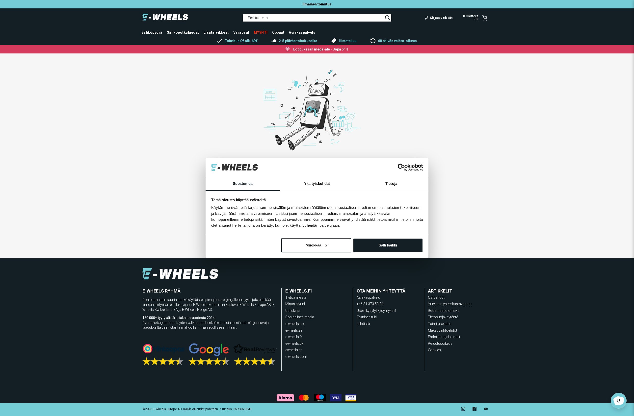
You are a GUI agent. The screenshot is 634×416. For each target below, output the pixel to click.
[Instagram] (463, 409)
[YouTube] (486, 409)
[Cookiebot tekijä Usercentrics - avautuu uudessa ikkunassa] (401, 167)
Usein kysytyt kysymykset (376, 311)
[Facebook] (474, 409)
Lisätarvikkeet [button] (216, 32)
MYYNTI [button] (261, 32)
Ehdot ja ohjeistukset (444, 337)
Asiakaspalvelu (368, 297)
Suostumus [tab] (243, 183)
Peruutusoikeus (440, 343)
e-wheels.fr (293, 337)
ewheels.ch (294, 350)
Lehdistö (363, 324)
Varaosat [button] (241, 32)
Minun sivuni (295, 304)
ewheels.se (293, 330)
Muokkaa (313, 245)
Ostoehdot (436, 297)
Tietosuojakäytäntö (443, 317)
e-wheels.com (296, 357)
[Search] (387, 18)
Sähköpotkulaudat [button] (183, 32)
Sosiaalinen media (299, 317)
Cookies (434, 350)
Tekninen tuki (367, 317)
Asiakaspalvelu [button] (302, 32)
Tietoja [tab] (391, 183)
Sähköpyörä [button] (151, 32)
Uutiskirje (292, 311)
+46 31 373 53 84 (370, 304)
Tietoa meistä (296, 297)
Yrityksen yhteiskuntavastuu (450, 304)
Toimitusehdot (439, 324)
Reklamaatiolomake (443, 311)
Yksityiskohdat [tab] (317, 183)
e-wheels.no (294, 324)
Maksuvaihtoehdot (442, 330)
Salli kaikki (388, 245)
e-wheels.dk (294, 343)
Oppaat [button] (278, 32)
